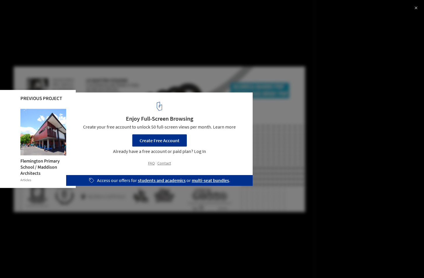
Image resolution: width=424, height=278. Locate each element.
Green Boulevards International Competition (71, 11)
